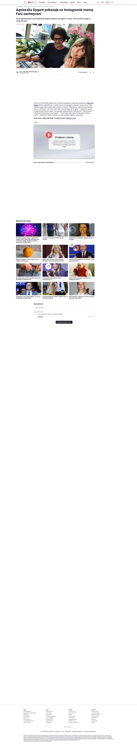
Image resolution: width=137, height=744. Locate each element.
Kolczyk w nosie (72, 720)
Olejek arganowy (26, 716)
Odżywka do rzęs (72, 711)
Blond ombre (25, 714)
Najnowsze (42, 2)
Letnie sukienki (49, 714)
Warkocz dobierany (95, 716)
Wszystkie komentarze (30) (63, 322)
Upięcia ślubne (94, 717)
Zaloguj (107, 2)
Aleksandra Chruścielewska (30, 71)
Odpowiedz (40, 316)
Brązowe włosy (71, 717)
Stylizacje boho (49, 722)
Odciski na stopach (27, 722)
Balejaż (70, 714)
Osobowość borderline (95, 714)
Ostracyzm (93, 719)
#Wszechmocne (64, 2)
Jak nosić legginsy (49, 717)
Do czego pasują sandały (51, 716)
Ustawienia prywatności (89, 731)
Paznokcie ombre (26, 719)
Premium (72, 2)
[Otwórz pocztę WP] (98, 2)
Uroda (85, 2)
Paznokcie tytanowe (95, 712)
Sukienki (93, 722)
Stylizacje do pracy (49, 719)
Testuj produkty (51, 2)
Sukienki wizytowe (49, 720)
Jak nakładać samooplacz (28, 720)
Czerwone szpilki (72, 716)
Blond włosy (25, 717)
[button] (102, 2)
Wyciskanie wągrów (72, 719)
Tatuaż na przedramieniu (73, 722)
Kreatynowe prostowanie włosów (29, 712)
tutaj (50, 741)
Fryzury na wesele (94, 711)
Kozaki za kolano (49, 711)
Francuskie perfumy (27, 711)
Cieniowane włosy (72, 712)
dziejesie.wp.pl (71, 118)
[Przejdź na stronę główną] (25, 3)
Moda (78, 2)
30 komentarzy (83, 72)
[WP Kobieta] (33, 2)
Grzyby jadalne (94, 720)
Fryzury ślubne (49, 712)
